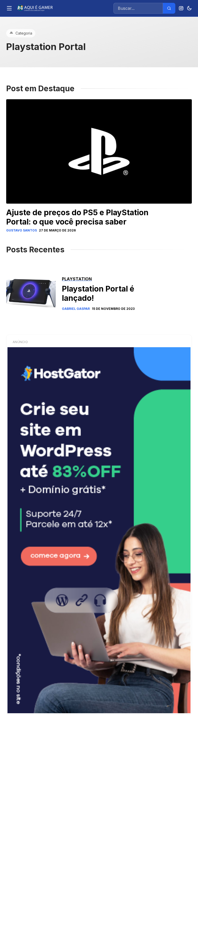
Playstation (77, 278)
